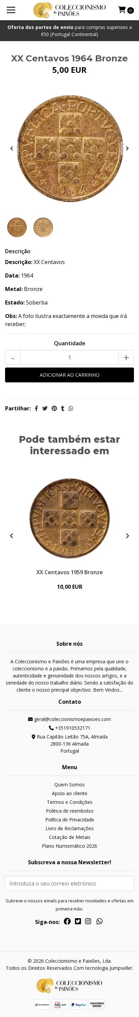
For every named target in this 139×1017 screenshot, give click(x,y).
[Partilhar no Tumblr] (62, 408)
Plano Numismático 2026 (69, 846)
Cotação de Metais (69, 837)
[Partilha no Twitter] (45, 408)
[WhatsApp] (99, 922)
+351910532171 (72, 728)
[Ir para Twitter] (78, 922)
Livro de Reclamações (70, 828)
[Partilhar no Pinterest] (54, 408)
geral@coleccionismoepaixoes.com (72, 719)
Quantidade (69, 343)
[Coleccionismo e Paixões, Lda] (70, 10)
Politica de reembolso (69, 811)
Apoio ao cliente (69, 793)
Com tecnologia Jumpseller (103, 968)
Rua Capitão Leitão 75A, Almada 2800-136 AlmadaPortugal (71, 743)
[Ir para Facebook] (67, 922)
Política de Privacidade (69, 819)
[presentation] (12, 148)
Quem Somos (69, 784)
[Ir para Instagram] (88, 922)
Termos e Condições (69, 802)
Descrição (17, 251)
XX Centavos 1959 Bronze (69, 572)
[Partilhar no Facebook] (36, 408)
